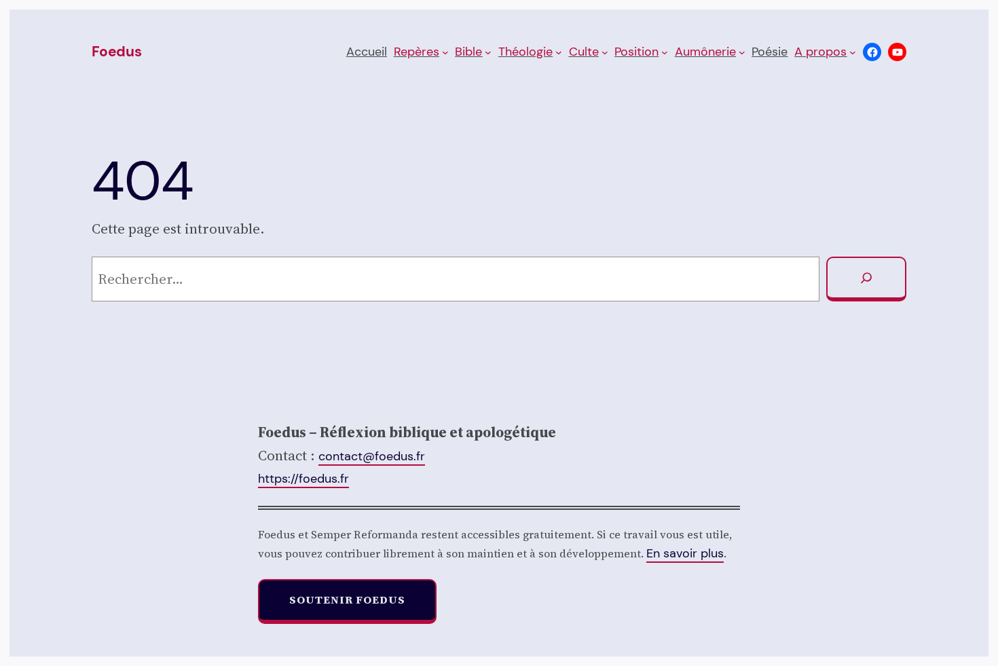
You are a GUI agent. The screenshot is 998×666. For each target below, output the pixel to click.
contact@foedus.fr (371, 456)
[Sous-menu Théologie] (558, 52)
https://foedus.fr (303, 478)
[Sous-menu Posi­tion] (664, 52)
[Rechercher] (866, 279)
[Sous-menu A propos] (852, 52)
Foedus (117, 51)
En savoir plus (685, 553)
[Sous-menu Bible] (488, 52)
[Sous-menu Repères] (445, 52)
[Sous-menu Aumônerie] (742, 52)
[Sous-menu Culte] (605, 52)
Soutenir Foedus (347, 599)
